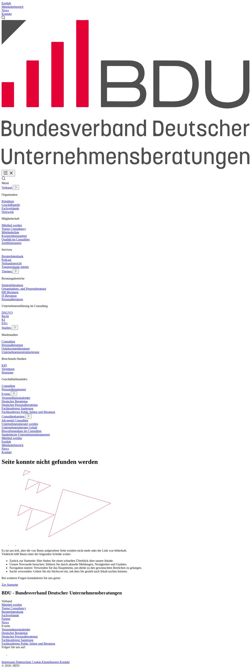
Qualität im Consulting (16, 239)
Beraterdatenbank (12, 256)
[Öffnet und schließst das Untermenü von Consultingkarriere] (28, 416)
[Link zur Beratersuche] (18, 544)
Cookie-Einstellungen (46, 662)
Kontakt (7, 14)
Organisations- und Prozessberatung (24, 288)
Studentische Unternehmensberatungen (26, 434)
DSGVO (7, 312)
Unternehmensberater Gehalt (19, 427)
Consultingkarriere (13, 416)
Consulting (8, 341)
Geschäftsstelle (11, 205)
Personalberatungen (14, 389)
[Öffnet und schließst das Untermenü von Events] (14, 393)
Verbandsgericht (12, 263)
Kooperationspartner (14, 236)
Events (6, 394)
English (6, 3)
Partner (6, 619)
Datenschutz (24, 662)
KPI (4, 365)
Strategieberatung (12, 285)
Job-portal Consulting (15, 420)
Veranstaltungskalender (16, 397)
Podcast (6, 259)
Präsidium (8, 201)
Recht (5, 316)
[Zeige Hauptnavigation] (8, 173)
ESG (5, 323)
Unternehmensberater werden (20, 424)
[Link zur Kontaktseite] (5, 544)
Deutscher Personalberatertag (20, 405)
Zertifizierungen (11, 243)
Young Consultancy (14, 228)
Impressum (9, 662)
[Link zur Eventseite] (12, 544)
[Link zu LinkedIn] (4, 653)
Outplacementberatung (16, 348)
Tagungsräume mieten (15, 267)
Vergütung (8, 369)
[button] (4, 179)
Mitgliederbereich (12, 6)
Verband (7, 187)
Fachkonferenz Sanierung (17, 408)
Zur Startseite (10, 584)
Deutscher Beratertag (15, 401)
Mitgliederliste (10, 232)
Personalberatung (12, 299)
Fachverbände (10, 208)
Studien (7, 327)
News (5, 10)
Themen (7, 271)
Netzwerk (8, 212)
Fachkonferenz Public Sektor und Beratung (28, 412)
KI (3, 319)
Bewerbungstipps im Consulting (21, 431)
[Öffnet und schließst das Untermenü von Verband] (16, 187)
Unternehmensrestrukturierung (20, 352)
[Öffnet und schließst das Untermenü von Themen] (16, 271)
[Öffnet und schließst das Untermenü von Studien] (15, 327)
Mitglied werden (12, 225)
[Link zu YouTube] (9, 653)
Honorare (7, 372)
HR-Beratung (10, 292)
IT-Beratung (9, 295)
